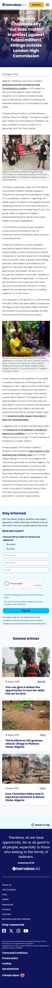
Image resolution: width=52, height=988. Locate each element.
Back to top (40, 825)
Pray (4, 894)
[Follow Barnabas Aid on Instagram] (18, 931)
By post (10, 548)
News (42, 735)
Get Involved (8, 889)
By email (10, 544)
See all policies (10, 968)
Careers (6, 909)
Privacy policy (10, 958)
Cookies (6, 963)
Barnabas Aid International (16, 919)
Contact (6, 914)
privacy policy (24, 620)
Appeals (41, 681)
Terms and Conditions (15, 952)
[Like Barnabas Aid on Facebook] (4, 931)
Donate (36, 4)
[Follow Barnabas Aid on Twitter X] (11, 931)
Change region (10, 975)
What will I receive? (13, 530)
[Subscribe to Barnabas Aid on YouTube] (25, 931)
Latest (5, 899)
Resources (7, 904)
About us (6, 884)
